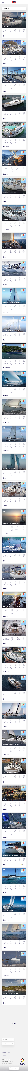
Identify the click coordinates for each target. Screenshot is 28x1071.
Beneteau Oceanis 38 (9, 137)
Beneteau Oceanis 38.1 (9, 81)
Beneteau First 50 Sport (9, 883)
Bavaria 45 (6, 689)
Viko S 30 (5, 109)
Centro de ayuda (6, 1059)
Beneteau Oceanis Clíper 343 (11, 385)
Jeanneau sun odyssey (9, 496)
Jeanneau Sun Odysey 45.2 (10, 468)
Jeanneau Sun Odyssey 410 (10, 938)
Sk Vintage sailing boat (9, 164)
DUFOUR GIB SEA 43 (9, 910)
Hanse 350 (6, 275)
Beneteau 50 (6, 358)
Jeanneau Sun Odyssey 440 (10, 993)
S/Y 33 (5, 800)
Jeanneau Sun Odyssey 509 (10, 413)
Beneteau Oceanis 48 (9, 634)
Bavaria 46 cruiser (8, 717)
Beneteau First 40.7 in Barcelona (12, 855)
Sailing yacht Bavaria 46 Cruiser (12, 661)
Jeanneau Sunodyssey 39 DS (11, 302)
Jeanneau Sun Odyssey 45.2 (11, 523)
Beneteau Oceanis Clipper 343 (11, 744)
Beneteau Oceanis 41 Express (11, 440)
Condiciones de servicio (7, 1061)
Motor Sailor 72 (7, 247)
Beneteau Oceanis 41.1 (9, 54)
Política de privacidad (7, 1063)
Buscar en (6, 8)
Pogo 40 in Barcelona (9, 827)
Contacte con (5, 1065)
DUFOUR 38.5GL (7, 26)
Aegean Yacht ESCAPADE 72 (11, 330)
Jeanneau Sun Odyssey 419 (10, 965)
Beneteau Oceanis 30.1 (9, 772)
